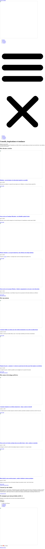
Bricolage (4, 40)
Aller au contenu (3, 0)
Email (1, 500)
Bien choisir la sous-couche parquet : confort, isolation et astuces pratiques (16, 478)
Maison (3, 39)
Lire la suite (2, 222)
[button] (22, 89)
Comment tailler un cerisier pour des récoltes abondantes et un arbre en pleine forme (19, 329)
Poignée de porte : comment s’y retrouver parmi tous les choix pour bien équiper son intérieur (21, 365)
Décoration (4, 41)
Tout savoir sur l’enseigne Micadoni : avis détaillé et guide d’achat (15, 216)
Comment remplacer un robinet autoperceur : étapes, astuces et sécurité (16, 406)
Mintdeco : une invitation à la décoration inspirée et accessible (14, 180)
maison (5, 256)
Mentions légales (3, 547)
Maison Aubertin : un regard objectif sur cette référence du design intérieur (17, 252)
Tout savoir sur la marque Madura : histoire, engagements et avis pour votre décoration (19, 289)
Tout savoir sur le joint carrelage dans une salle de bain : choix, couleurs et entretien (18, 443)
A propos (3, 42)
